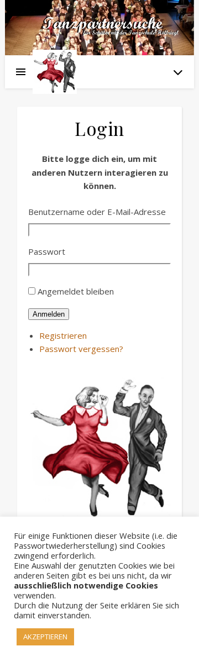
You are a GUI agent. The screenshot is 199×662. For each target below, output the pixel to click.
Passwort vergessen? (81, 348)
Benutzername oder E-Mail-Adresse (97, 211)
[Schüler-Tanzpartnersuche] (55, 72)
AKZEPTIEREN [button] (45, 637)
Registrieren (63, 335)
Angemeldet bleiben (76, 291)
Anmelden (49, 314)
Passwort (46, 251)
